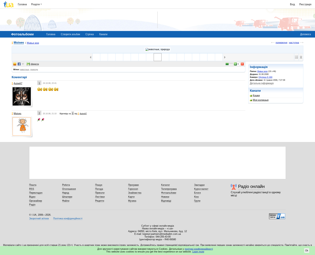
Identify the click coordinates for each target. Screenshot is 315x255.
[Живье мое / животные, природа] (157, 49)
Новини (165, 196)
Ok (306, 250)
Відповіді (166, 200)
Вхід (292, 4)
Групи (197, 200)
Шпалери (67, 196)
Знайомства (134, 192)
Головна (22, 4)
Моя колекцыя (261, 100)
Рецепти (99, 200)
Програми (133, 185)
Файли (65, 200)
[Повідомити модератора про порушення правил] (242, 64)
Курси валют (201, 189)
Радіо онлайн (251, 186)
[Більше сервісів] (23, 64)
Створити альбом (70, 34)
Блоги (197, 192)
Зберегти (34, 64)
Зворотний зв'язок (39, 218)
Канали (103, 34)
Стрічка (89, 34)
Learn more (198, 251)
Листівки (100, 196)
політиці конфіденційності (199, 249)
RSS (31, 189)
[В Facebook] (19, 64)
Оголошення (69, 189)
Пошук (98, 185)
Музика (132, 200)
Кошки (256, 95)
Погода (99, 189)
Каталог (165, 185)
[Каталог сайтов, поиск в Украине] (277, 214)
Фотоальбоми (168, 192)
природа (34, 69)
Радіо (32, 204)
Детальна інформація (262, 83)
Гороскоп (133, 189)
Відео (32, 196)
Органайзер (35, 200)
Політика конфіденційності (67, 218)
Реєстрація (305, 4)
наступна (294, 42)
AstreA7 (18, 83)
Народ (65, 192)
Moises (19, 42)
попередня (281, 42)
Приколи (99, 192)
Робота (66, 185)
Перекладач (35, 192)
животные (24, 69)
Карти (131, 196)
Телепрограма (169, 189)
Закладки (199, 185)
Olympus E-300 (265, 77)
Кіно (196, 196)
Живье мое (33, 43)
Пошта (32, 185)
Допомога (305, 34)
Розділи (35, 4)
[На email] (14, 64)
